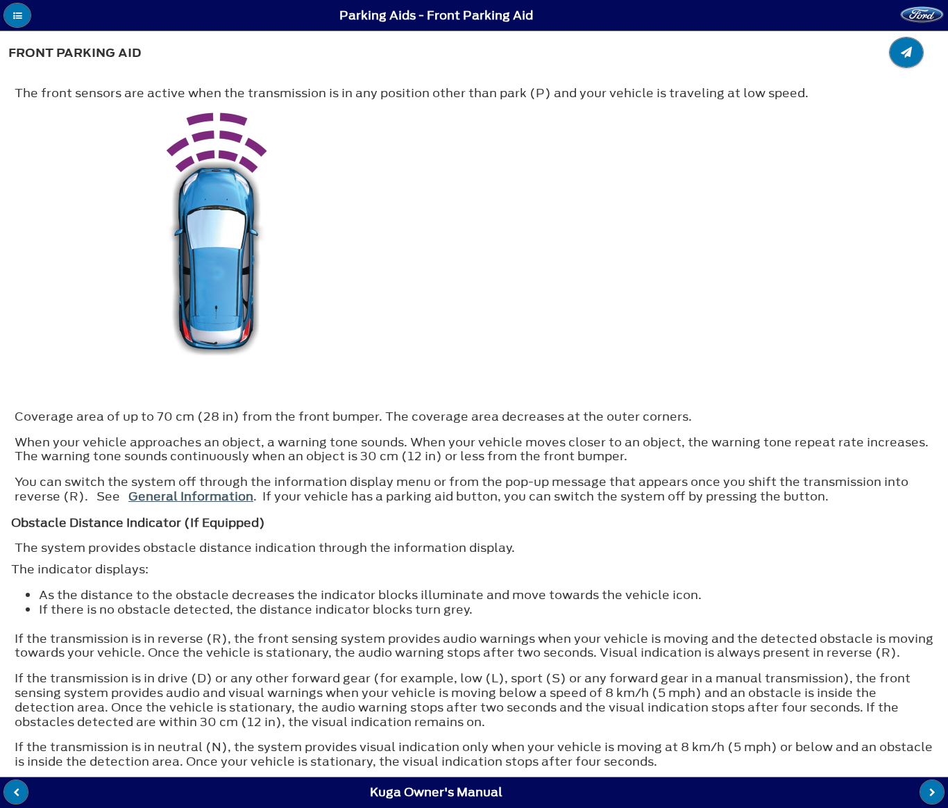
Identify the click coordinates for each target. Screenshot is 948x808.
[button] (17, 15)
